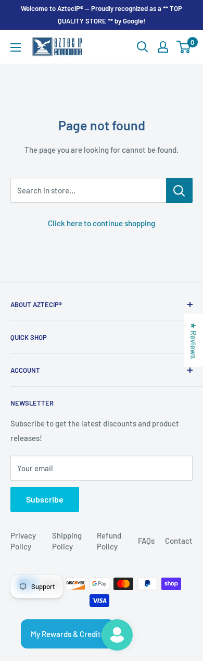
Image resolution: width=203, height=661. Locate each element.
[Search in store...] (179, 190)
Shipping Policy (67, 541)
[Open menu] (15, 47)
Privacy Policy (23, 541)
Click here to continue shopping (101, 223)
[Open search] (142, 47)
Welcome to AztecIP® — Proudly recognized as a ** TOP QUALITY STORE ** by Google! (101, 14)
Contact (179, 540)
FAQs (146, 540)
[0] (184, 47)
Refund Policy (109, 541)
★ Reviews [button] (193, 340)
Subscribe (45, 499)
